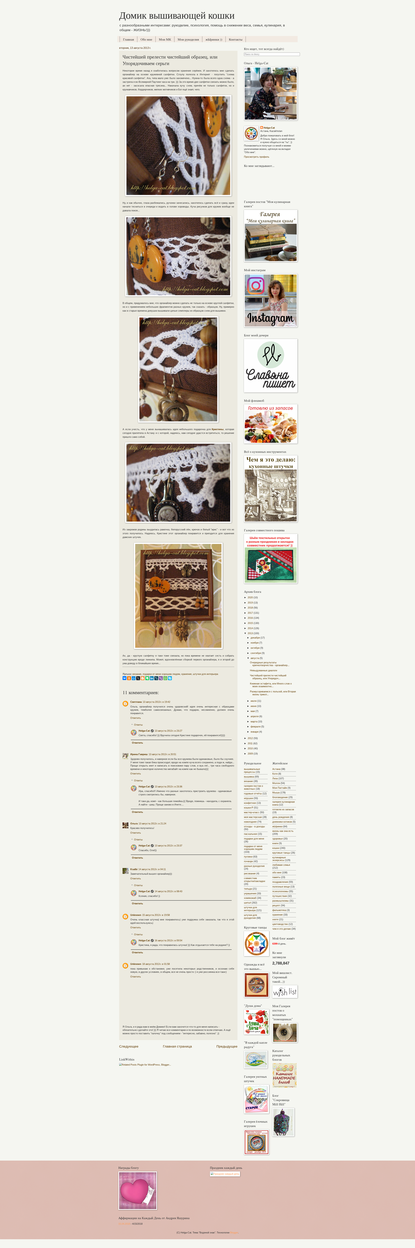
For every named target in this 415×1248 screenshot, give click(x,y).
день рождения (280, 817)
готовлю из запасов (283, 809)
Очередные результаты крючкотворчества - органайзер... (269, 664)
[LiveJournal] (156, 678)
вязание (136, 674)
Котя (275, 773)
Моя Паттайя (279, 788)
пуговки (248, 856)
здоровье (277, 838)
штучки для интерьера (205, 674)
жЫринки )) (214, 39)
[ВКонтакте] (124, 678)
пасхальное (250, 834)
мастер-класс (251, 812)
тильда (248, 888)
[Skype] (170, 678)
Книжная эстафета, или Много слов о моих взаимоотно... (271, 685)
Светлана (136, 702)
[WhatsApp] (165, 678)
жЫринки (277, 826)
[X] (138, 678)
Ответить (135, 718)
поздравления (280, 882)
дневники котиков (282, 821)
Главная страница (177, 1046)
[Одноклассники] (129, 678)
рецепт (276, 905)
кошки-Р (248, 807)
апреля (255, 716)
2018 (251, 607)
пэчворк (248, 861)
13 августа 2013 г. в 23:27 (168, 731)
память (276, 877)
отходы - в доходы (254, 826)
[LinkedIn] (152, 678)
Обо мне (146, 39)
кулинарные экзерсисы (279, 859)
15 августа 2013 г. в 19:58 (156, 915)
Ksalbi (133, 869)
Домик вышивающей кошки (177, 14)
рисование (250, 873)
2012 (251, 738)
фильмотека (279, 910)
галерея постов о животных (253, 787)
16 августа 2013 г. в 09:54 (168, 940)
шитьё (247, 902)
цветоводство (280, 924)
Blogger (234, 1232)
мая (253, 711)
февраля (256, 726)
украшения (250, 893)
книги (275, 843)
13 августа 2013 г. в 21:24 (152, 823)
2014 (251, 628)
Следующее (128, 1046)
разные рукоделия (254, 866)
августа (255, 658)
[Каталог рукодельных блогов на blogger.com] (284, 1086)
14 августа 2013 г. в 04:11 (152, 869)
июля (254, 701)
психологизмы (280, 891)
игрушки (248, 798)
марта (254, 721)
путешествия (279, 896)
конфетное (250, 803)
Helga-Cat (144, 731)
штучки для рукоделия (250, 916)
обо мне (276, 872)
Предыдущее (226, 1046)
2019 (251, 602)
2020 (251, 597)
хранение (186, 674)
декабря (256, 637)
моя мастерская (253, 817)
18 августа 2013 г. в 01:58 (156, 964)
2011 (250, 743)
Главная (128, 39)
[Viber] (161, 678)
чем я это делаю (281, 929)
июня (254, 706)
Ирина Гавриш (139, 754)
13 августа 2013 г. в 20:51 (162, 754)
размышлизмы (280, 900)
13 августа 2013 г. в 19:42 (156, 702)
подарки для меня (254, 838)
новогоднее (250, 821)
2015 (251, 623)
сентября (256, 653)
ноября (255, 642)
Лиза (275, 778)
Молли (276, 783)
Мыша (275, 792)
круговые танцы (281, 852)
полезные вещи (281, 886)
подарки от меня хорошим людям (161, 674)
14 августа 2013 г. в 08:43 (168, 891)
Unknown (135, 915)
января (255, 731)
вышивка (249, 776)
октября (255, 648)
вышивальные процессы (252, 770)
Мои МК (165, 39)
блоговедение (280, 797)
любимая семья (281, 865)
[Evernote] (147, 678)
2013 (251, 633)
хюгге (275, 919)
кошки (275, 848)
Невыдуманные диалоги (263, 670)
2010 (251, 748)
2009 (251, 753)
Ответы (138, 724)
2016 (251, 618)
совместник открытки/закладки (254, 879)
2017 (251, 613)
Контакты (235, 39)
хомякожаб (250, 898)
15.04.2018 (124, 1224)
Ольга (134, 823)
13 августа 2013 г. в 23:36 (168, 786)
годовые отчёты (253, 793)
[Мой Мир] (134, 678)
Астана (276, 769)
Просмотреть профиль (256, 157)
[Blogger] (143, 678)
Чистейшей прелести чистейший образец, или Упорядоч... (268, 677)
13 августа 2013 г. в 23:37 (168, 845)
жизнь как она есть (282, 831)
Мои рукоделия (188, 39)
